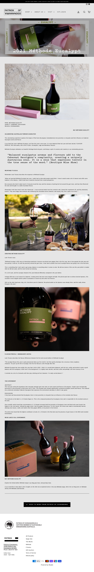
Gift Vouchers (30, 550)
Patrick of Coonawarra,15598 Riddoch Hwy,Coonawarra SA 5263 (11, 546)
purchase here (47, 483)
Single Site (29, 539)
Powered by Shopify (47, 565)
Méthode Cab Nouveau (17, 488)
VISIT (50, 12)
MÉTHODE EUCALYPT (15, 122)
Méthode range (61, 486)
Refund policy (30, 555)
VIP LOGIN (61, 12)
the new (54, 486)
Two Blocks (29, 541)
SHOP (27, 12)
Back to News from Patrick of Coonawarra (48, 504)
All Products (29, 536)
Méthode (28, 544)
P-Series (28, 547)
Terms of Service (31, 553)
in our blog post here (34, 483)
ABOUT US (39, 12)
